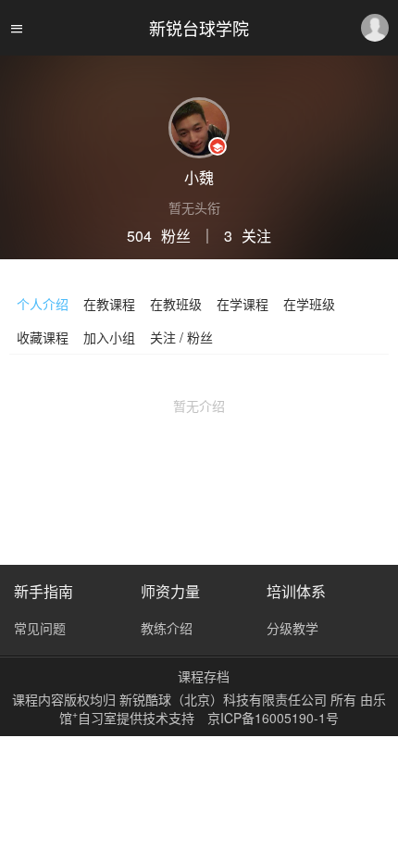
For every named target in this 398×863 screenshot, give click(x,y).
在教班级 (176, 303)
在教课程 (109, 303)
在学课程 (242, 303)
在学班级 (309, 303)
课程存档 (204, 676)
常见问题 (40, 628)
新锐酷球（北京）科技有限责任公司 (224, 699)
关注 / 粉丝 (181, 337)
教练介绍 (167, 628)
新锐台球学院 (199, 28)
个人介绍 (42, 303)
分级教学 (292, 628)
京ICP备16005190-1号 (273, 717)
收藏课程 (42, 337)
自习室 (97, 717)
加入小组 (109, 337)
